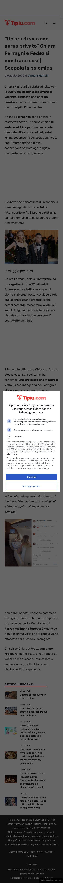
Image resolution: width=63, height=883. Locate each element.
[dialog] (31, 441)
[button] (31, 436)
